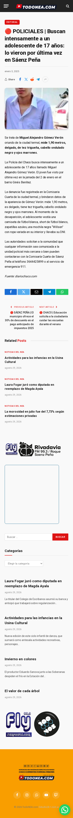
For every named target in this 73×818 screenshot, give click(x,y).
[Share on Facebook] (20, 79)
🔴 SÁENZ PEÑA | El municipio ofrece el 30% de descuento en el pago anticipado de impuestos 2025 (19, 320)
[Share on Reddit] (32, 79)
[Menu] (6, 6)
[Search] (67, 6)
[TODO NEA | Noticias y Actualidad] (37, 6)
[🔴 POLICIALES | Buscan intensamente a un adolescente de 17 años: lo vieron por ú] (36, 108)
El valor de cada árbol (22, 691)
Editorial (12, 22)
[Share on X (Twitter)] (26, 79)
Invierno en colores (20, 659)
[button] (64, 809)
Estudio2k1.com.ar (49, 807)
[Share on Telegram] (38, 79)
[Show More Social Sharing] (45, 79)
